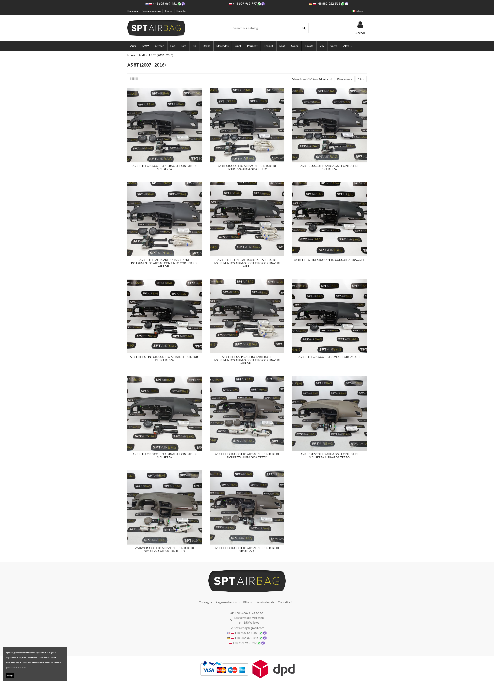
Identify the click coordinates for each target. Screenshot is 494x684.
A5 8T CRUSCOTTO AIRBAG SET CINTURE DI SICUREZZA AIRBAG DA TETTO (247, 167)
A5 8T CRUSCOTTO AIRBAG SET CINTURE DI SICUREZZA (329, 167)
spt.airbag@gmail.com (249, 628)
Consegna (132, 10)
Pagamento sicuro (151, 10)
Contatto (180, 10)
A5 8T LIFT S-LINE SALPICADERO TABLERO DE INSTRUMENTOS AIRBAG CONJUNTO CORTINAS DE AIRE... (247, 263)
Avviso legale (265, 602)
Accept (10, 675)
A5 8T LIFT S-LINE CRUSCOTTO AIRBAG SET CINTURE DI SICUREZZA (164, 358)
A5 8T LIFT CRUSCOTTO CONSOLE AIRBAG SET (329, 356)
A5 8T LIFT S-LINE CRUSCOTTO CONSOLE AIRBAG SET (329, 259)
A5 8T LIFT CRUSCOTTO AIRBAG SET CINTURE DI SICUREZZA (165, 167)
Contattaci (285, 602)
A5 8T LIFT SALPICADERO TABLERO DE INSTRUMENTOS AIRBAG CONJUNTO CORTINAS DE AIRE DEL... (164, 263)
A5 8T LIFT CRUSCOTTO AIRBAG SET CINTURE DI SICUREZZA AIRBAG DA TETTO (247, 455)
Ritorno (169, 10)
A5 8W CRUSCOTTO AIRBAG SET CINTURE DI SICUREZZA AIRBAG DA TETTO (164, 549)
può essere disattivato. (16, 667)
